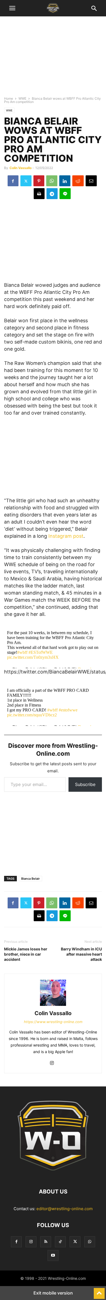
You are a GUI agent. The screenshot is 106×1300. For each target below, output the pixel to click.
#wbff (22, 652)
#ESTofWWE (41, 652)
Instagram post (65, 536)
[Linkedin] (64, 180)
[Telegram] (52, 193)
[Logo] (53, 1175)
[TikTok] (60, 1241)
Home (8, 98)
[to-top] (99, 1291)
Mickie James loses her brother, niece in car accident (25, 954)
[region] (53, 59)
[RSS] (45, 1241)
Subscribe (85, 784)
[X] (26, 180)
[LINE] (65, 193)
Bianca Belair (30, 879)
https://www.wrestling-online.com (53, 1022)
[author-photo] (53, 1005)
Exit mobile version (53, 1293)
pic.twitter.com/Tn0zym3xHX (33, 657)
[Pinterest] (38, 180)
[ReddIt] (78, 180)
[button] (12, 8)
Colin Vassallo (21, 168)
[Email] (91, 180)
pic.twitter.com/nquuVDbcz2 (32, 715)
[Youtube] (53, 1255)
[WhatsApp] (51, 180)
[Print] (39, 193)
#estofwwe (68, 710)
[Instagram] (51, 1063)
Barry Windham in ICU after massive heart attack (81, 954)
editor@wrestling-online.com (64, 1208)
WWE (22, 98)
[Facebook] (13, 180)
